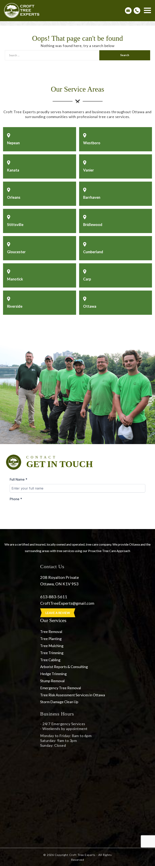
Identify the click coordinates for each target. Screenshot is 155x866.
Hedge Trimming (53, 673)
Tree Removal (51, 631)
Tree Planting (51, 638)
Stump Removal (52, 681)
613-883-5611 (53, 596)
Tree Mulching (51, 645)
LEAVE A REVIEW (57, 613)
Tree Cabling (50, 660)
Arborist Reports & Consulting (64, 666)
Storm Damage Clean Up (59, 702)
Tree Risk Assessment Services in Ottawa (72, 695)
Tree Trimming (51, 653)
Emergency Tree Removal (60, 688)
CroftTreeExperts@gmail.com (67, 603)
